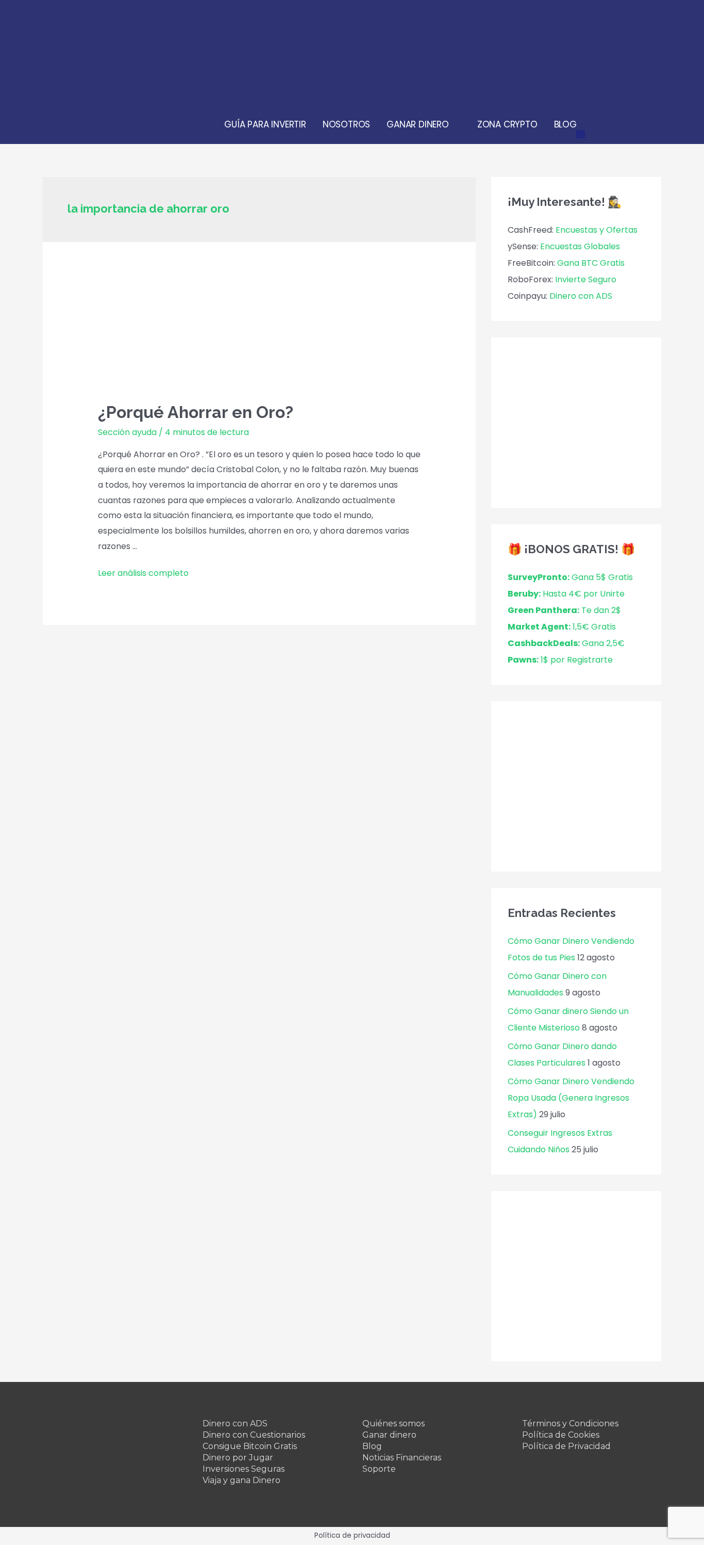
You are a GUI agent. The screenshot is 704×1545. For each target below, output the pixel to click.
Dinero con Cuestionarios (254, 1435)
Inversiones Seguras (243, 1469)
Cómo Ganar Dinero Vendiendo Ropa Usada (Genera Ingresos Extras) (571, 1097)
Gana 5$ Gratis (570, 577)
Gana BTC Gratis (591, 263)
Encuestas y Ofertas (597, 230)
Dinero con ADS (580, 296)
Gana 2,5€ (566, 643)
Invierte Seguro (585, 279)
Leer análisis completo (143, 573)
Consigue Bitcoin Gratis (250, 1446)
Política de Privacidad (566, 1446)
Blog (372, 1446)
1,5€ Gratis (562, 627)
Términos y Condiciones (570, 1423)
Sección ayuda (127, 432)
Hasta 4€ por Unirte (566, 594)
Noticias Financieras (401, 1457)
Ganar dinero (389, 1435)
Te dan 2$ (564, 610)
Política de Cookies (560, 1435)
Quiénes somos (393, 1423)
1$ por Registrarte (560, 660)
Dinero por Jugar (238, 1457)
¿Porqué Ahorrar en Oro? (195, 412)
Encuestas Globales (580, 246)
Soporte (379, 1469)
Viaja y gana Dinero (241, 1480)
